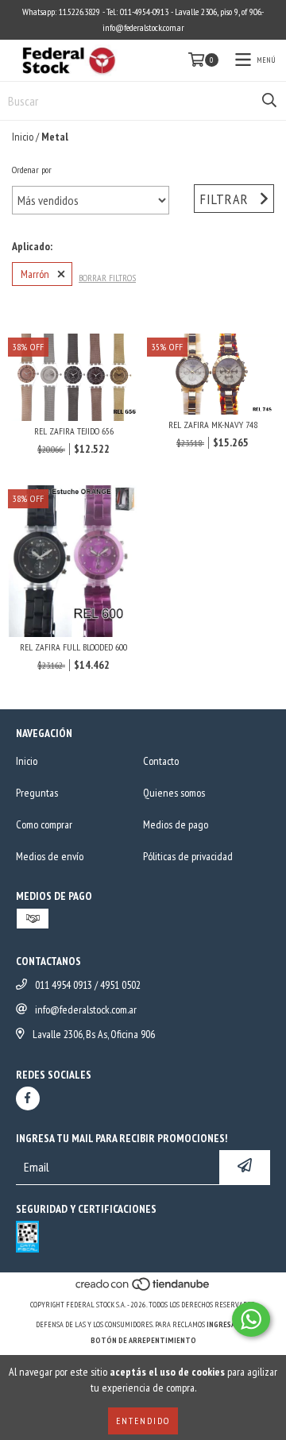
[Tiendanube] (143, 1289)
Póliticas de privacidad (188, 856)
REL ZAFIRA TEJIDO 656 (74, 431)
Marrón (35, 274)
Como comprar (44, 824)
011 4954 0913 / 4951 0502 (88, 985)
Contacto (161, 761)
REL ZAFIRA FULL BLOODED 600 (73, 647)
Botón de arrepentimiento (143, 1340)
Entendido (143, 1420)
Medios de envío (49, 856)
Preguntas (37, 793)
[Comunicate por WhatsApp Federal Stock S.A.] (251, 1319)
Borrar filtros (107, 278)
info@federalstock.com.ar (86, 1009)
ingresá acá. (229, 1324)
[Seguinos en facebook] (28, 1098)
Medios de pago (175, 824)
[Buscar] (269, 101)
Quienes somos (174, 793)
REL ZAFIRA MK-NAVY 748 (212, 424)
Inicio (22, 136)
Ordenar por (32, 170)
